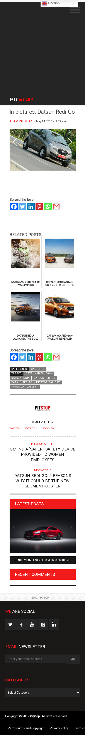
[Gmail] (56, 206)
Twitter (15, 428)
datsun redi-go (44, 378)
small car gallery (24, 386)
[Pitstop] (26, 97)
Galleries (37, 369)
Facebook (30, 428)
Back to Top (40, 597)
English (53, 3)
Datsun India (20, 378)
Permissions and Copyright (26, 728)
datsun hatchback (39, 373)
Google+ (48, 428)
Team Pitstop (21, 121)
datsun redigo (21, 382)
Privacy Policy (59, 728)
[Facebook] (14, 206)
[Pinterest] (39, 206)
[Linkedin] (31, 206)
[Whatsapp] (48, 206)
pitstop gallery (48, 382)
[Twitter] (22, 206)
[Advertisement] (42, 44)
